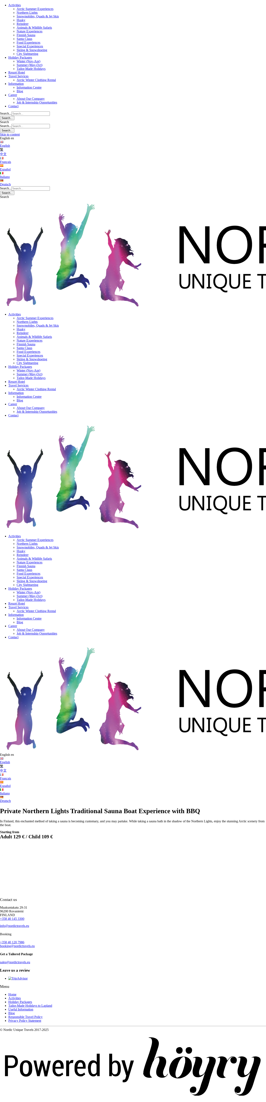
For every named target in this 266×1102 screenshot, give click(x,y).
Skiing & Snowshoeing (32, 50)
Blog (20, 91)
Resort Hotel (16, 72)
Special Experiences (30, 46)
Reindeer (22, 24)
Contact (13, 106)
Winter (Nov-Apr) (28, 61)
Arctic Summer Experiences (35, 9)
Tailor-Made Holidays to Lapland (30, 1005)
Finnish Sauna (26, 35)
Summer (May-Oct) (29, 65)
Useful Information (20, 1009)
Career (12, 95)
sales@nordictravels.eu (15, 962)
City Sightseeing (27, 54)
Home (12, 994)
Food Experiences (28, 42)
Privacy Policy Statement (24, 1020)
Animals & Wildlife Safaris (34, 27)
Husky (21, 20)
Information (16, 83)
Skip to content (10, 134)
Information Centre (29, 87)
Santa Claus (24, 39)
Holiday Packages (20, 57)
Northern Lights (27, 12)
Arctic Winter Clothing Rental (36, 80)
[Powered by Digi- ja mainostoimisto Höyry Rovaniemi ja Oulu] (133, 1100)
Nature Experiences (29, 31)
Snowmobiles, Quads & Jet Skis (38, 16)
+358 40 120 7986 (12, 942)
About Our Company (31, 98)
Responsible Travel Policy (25, 1017)
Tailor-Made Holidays (31, 68)
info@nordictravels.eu (14, 926)
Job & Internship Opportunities (37, 102)
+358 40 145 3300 (12, 918)
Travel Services (18, 76)
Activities (14, 5)
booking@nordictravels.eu (17, 946)
